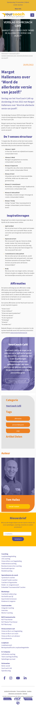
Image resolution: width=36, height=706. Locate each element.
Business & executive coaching (11, 566)
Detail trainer (14, 506)
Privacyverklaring (21, 691)
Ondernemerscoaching (8, 564)
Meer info (18, 9)
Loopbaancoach (6, 645)
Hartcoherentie (6, 638)
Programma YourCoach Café (17, 381)
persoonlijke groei (18, 425)
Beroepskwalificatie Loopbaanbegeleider (15, 647)
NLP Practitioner (7, 620)
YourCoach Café (13, 405)
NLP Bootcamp (6, 624)
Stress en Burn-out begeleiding (11, 631)
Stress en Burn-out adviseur (10, 636)
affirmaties (18, 418)
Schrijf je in (18, 539)
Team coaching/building (9, 657)
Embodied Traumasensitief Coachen (13, 587)
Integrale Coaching (7, 608)
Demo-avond (5, 666)
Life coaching (5, 559)
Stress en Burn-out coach (9, 634)
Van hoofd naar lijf (7, 596)
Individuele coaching (8, 654)
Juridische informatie (10, 691)
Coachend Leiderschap (9, 594)
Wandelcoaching (6, 571)
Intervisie (4, 610)
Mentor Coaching (7, 613)
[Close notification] (33, 5)
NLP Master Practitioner (9, 622)
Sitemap (25, 693)
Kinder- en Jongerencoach (10, 585)
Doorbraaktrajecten (8, 568)
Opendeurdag (6, 671)
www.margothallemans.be (18, 333)
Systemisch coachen (8, 578)
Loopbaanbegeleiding (8, 556)
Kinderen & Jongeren (8, 601)
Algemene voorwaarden (15, 693)
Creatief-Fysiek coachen (9, 580)
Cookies (29, 691)
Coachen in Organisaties (9, 582)
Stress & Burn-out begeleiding (11, 561)
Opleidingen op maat (8, 659)
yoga (18, 431)
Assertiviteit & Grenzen (9, 599)
